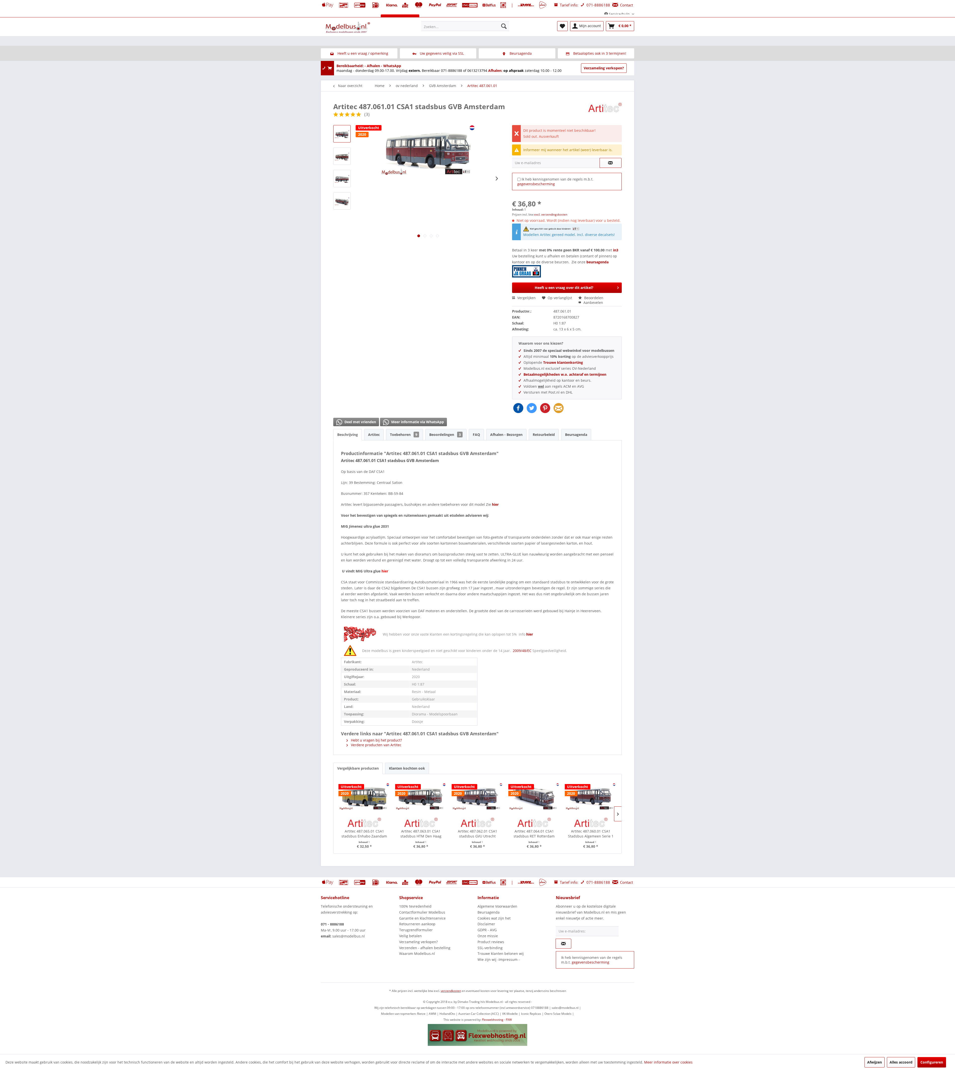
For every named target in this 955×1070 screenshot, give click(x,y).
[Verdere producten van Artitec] (605, 111)
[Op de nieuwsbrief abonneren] (563, 944)
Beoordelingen (445, 434)
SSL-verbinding (490, 947)
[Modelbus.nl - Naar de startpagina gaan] (348, 27)
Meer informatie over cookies (668, 1062)
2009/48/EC (522, 650)
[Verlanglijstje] (562, 26)
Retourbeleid (544, 434)
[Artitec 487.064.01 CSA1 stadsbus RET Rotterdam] (534, 796)
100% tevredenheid (415, 906)
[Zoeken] (504, 26)
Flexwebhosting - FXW (497, 1020)
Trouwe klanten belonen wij (501, 953)
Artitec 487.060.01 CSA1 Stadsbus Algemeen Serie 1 (591, 833)
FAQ (476, 434)
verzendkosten (451, 991)
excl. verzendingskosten (550, 214)
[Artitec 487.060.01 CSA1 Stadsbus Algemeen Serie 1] (591, 796)
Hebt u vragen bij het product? (376, 740)
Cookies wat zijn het (494, 918)
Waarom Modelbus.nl (417, 953)
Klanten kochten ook (407, 768)
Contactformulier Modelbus (422, 912)
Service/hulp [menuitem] (619, 14)
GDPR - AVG (487, 930)
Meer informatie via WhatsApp (417, 421)
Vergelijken (526, 297)
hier (529, 634)
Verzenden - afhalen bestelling (424, 947)
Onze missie (488, 935)
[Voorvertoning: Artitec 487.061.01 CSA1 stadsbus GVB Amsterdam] (342, 133)
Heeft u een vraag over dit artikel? (564, 287)
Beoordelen (593, 297)
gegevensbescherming (536, 184)
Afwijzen (874, 1062)
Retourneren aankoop (417, 924)
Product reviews (491, 941)
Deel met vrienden (359, 421)
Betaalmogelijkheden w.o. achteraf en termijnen (565, 374)
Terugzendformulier (416, 930)
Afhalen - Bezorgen (506, 434)
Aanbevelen (592, 302)
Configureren (931, 1062)
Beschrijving (347, 434)
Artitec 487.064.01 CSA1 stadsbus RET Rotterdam (534, 833)
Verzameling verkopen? (604, 68)
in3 (615, 250)
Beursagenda (576, 434)
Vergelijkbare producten (358, 768)
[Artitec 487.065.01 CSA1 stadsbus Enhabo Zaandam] (364, 796)
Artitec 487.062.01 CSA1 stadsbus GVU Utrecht (477, 833)
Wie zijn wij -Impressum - (499, 959)
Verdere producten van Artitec (375, 745)
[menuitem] (465, 26)
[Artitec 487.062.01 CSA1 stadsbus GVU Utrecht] (477, 796)
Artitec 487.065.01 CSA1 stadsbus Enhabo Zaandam (364, 833)
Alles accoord (901, 1062)
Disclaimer (486, 924)
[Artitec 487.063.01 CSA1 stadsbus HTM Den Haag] (421, 796)
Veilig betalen (410, 935)
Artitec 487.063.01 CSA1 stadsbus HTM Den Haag (420, 833)
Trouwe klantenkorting (563, 362)
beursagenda (598, 262)
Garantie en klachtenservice (422, 918)
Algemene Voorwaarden (497, 906)
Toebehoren (403, 434)
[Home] (326, 19)
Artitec (374, 434)
